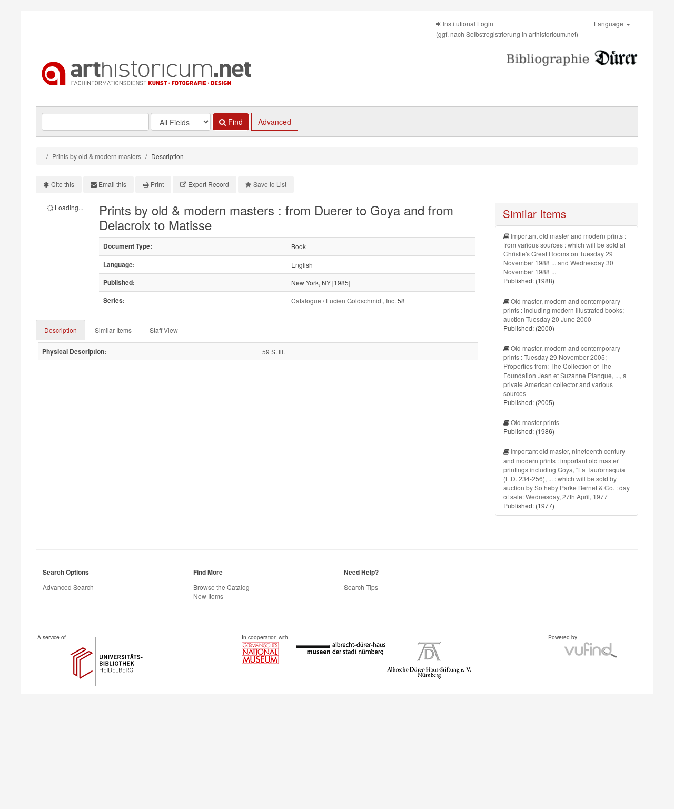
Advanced (274, 121)
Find (234, 121)
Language (609, 23)
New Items (208, 595)
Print (157, 184)
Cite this (62, 184)
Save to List (269, 184)
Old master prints (535, 422)
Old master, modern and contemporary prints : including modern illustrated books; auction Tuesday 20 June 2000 (563, 310)
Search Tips (361, 587)
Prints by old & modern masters (96, 156)
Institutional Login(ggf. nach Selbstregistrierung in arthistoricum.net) (507, 28)
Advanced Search (68, 587)
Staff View (164, 329)
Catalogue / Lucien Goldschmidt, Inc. (343, 300)
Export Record (208, 184)
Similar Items (113, 329)
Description (60, 329)
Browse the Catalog (221, 587)
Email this (112, 184)
